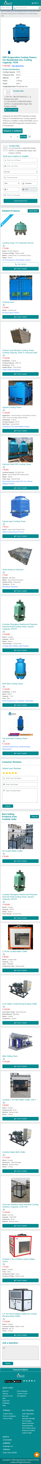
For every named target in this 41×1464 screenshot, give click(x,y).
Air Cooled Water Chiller (12, 851)
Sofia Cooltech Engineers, (11, 370)
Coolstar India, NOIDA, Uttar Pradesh (15, 646)
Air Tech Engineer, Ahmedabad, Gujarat (16, 260)
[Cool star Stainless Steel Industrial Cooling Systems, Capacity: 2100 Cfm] (20, 1190)
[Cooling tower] (20, 287)
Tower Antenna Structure (12, 570)
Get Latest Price (18, 66)
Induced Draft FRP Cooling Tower (16, 464)
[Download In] (9, 1381)
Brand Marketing (27, 1425)
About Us (5, 1391)
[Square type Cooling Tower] (20, 507)
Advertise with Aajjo (28, 1418)
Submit (7, 806)
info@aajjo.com (8, 1446)
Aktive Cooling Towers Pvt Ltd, (13, 532)
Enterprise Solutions (28, 1430)
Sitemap (5, 1393)
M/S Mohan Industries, (10, 587)
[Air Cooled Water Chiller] (20, 836)
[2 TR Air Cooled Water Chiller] (20, 937)
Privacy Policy (7, 1418)
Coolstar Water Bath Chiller (13, 1152)
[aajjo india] (7, 2)
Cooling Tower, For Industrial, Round (17, 243)
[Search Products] (13, 7)
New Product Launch (29, 1428)
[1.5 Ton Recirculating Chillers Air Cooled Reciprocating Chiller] (20, 1299)
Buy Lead (25, 1416)
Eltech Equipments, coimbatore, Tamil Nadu (17, 701)
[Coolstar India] (8, 92)
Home (2, 11)
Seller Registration (28, 1414)
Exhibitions (6, 1403)
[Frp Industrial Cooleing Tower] (20, 724)
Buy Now (23, 136)
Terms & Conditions (9, 1416)
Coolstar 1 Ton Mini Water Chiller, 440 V (19, 1100)
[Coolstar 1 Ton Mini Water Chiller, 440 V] (20, 1085)
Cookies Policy (8, 1414)
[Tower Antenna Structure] (20, 555)
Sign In (36, 3)
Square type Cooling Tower (14, 521)
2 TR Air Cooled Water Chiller (14, 951)
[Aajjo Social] (24, 1381)
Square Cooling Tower (11, 407)
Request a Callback (12, 131)
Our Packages (27, 1421)
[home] (20, 1375)
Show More (33, 211)
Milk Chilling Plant (9, 1056)
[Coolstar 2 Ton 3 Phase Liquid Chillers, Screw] (20, 1244)
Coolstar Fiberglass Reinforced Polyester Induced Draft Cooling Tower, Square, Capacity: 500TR (19, 626)
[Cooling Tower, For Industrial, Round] (20, 228)
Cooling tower (8, 302)
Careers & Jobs (22, 1393)
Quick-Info (5, 1401)
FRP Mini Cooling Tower (12, 684)
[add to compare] (29, 136)
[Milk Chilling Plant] (20, 1041)
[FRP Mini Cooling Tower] (20, 669)
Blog (3, 1398)
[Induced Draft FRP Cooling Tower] (20, 449)
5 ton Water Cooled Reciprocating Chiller (19, 1004)
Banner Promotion (28, 1423)
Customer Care (7, 1396)
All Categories (21, 1396)
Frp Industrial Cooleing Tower (14, 738)
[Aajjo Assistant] (37, 1454)
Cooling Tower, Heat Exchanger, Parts (16, 11)
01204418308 (7, 1440)
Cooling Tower (32, 11)
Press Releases (22, 1391)
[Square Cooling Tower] (20, 393)
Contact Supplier (21, 269)
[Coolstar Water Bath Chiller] (20, 1137)
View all (34, 816)
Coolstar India (18, 91)
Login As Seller (27, 1433)
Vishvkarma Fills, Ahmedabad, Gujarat (15, 426)
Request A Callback (20, 1370)
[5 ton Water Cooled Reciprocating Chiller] (20, 989)
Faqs (4, 1405)
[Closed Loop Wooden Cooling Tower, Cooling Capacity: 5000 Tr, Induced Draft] (20, 336)
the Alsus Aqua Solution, (11, 312)
